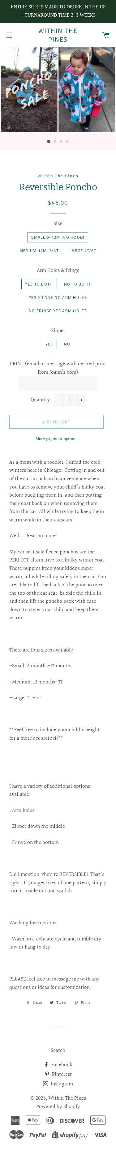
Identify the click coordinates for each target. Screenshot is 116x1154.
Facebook (61, 1065)
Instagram (61, 1084)
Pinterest (61, 1074)
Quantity (40, 400)
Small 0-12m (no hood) (57, 237)
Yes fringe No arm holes (58, 297)
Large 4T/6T (83, 250)
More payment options (56, 439)
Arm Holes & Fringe (58, 271)
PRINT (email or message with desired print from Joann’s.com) (58, 368)
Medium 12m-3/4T (39, 250)
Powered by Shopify (58, 1106)
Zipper (58, 331)
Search (58, 1050)
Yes (49, 344)
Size (58, 224)
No (67, 344)
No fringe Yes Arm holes (58, 311)
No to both (77, 284)
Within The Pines (58, 35)
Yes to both (39, 284)
